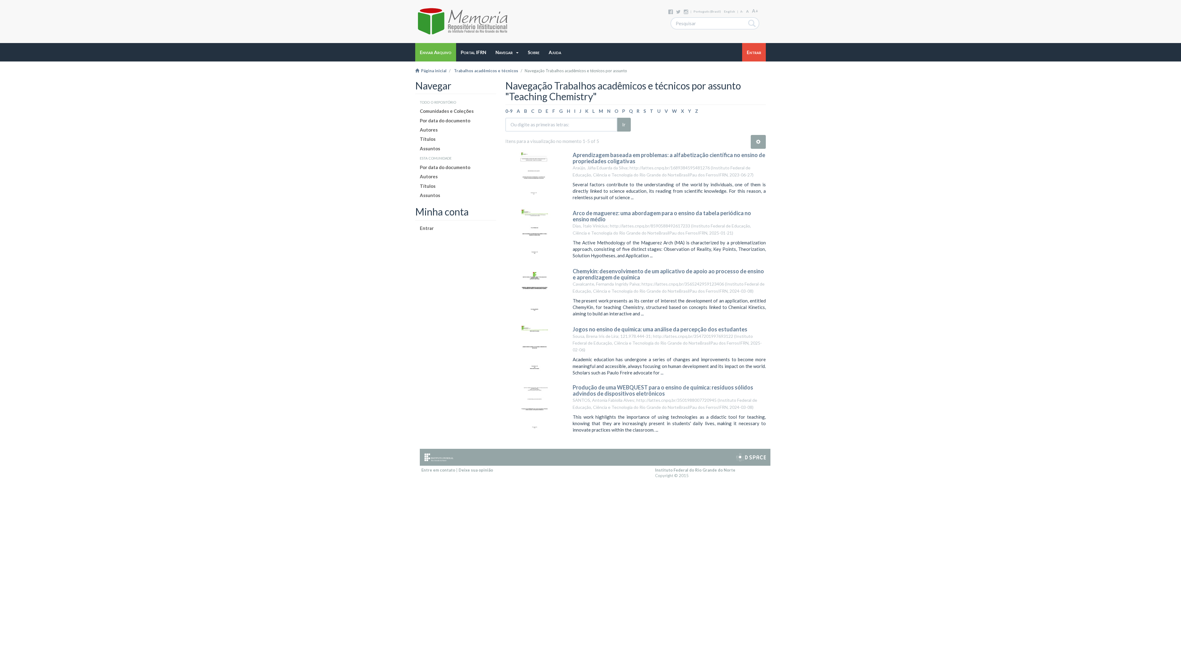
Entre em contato (438, 470)
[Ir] (752, 23)
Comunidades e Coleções (447, 111)
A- (741, 11)
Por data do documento (445, 120)
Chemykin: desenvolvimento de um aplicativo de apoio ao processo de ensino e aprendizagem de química (668, 274)
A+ (755, 11)
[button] (507, 52)
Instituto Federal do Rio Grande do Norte (695, 470)
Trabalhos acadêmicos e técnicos (486, 70)
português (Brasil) (707, 11)
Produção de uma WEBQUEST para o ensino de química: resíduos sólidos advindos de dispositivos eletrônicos (663, 390)
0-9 (509, 111)
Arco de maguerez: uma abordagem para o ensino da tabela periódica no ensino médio (662, 216)
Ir (624, 124)
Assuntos (430, 148)
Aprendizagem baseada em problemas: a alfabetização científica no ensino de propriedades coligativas (669, 158)
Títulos (427, 139)
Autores (429, 129)
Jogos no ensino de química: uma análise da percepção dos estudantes (660, 329)
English (729, 11)
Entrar (427, 228)
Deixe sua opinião (476, 470)
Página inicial (433, 70)
